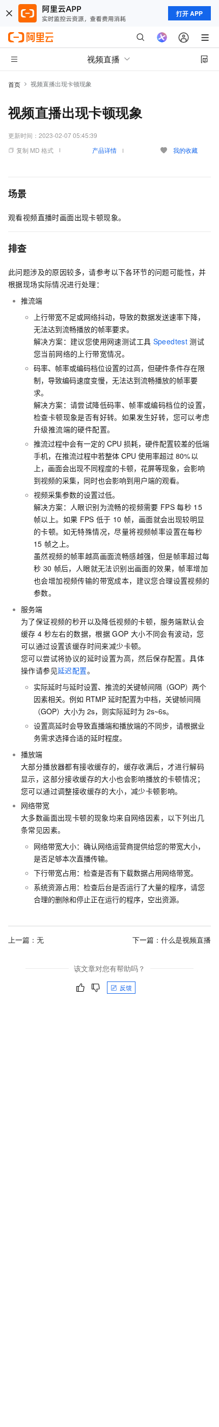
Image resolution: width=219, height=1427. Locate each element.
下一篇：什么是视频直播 (171, 939)
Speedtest (170, 341)
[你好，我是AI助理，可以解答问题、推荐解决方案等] (162, 37)
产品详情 (104, 150)
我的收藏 (185, 150)
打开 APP (189, 13)
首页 (14, 84)
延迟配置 (72, 670)
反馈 (126, 987)
